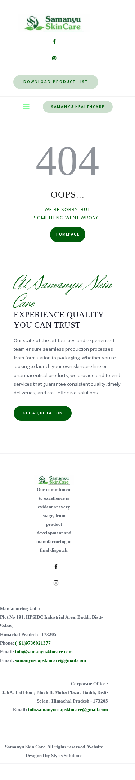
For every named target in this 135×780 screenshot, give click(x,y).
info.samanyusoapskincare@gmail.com (68, 709)
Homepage (67, 234)
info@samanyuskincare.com (44, 651)
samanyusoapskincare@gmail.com (50, 660)
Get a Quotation (43, 413)
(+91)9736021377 (33, 643)
